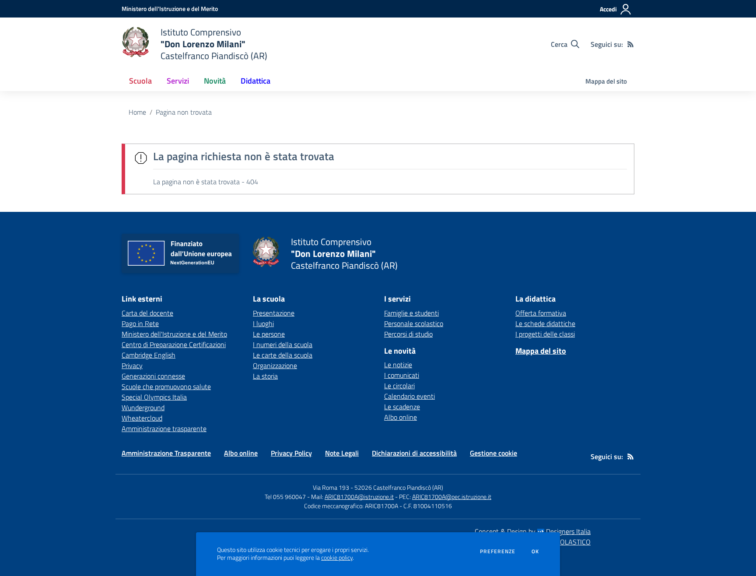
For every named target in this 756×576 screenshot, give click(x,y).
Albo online (400, 417)
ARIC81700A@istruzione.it (359, 496)
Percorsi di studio (408, 334)
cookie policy (337, 557)
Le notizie (398, 364)
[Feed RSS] (630, 44)
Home (137, 112)
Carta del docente (147, 313)
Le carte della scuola (282, 355)
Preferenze (497, 551)
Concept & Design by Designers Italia (533, 531)
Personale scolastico (413, 323)
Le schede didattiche (545, 323)
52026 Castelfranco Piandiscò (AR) (398, 487)
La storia (265, 376)
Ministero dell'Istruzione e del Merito (174, 334)
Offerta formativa (540, 313)
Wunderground (143, 407)
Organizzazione (275, 365)
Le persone (269, 334)
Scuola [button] (140, 81)
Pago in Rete (140, 323)
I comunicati (401, 375)
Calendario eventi (409, 396)
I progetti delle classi (545, 334)
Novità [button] (215, 81)
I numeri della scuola (282, 344)
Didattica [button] (255, 81)
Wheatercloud (142, 418)
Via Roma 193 (331, 487)
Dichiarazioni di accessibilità (414, 453)
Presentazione (273, 313)
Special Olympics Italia (154, 397)
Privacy (132, 365)
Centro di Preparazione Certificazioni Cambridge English (174, 349)
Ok (535, 551)
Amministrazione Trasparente (166, 453)
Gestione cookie (493, 453)
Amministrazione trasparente (164, 428)
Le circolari (399, 385)
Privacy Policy (291, 453)
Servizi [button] (178, 81)
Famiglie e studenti (411, 313)
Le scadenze (402, 406)
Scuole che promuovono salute (166, 386)
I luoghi (263, 323)
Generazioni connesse (153, 376)
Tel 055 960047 (285, 496)
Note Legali (342, 453)
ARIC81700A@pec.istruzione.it (451, 496)
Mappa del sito (606, 81)
